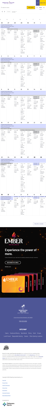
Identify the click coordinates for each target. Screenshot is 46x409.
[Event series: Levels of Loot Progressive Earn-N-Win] (4, 30)
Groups (39, 333)
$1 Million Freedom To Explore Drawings (42, 47)
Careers (26, 336)
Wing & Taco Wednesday (22, 34)
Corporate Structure (6, 393)
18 (14, 122)
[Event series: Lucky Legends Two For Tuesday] (17, 36)
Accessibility (4, 390)
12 (21, 89)
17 (8, 122)
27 (8, 23)
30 (28, 23)
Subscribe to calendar (38, 223)
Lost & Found (7, 336)
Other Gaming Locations (36, 336)
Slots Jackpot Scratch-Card (23, 52)
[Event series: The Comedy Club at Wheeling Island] (36, 105)
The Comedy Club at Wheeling (35, 107)
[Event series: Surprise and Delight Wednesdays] (22, 37)
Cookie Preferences (6, 385)
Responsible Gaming (17, 336)
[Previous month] (2, 11)
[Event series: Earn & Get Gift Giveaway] (37, 35)
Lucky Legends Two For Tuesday (16, 38)
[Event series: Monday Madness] (10, 30)
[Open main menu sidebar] (38, 3)
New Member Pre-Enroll (13, 262)
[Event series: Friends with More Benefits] (2, 37)
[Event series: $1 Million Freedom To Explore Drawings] (43, 44)
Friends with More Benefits (3, 74)
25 (15, 157)
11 (14, 89)
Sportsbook (24, 333)
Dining (30, 333)
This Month (8, 11)
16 (1, 122)
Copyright (4, 380)
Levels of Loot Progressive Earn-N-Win (3, 33)
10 (8, 89)
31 (34, 23)
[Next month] (4, 11)
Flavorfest (41, 139)
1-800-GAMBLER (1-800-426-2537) (20, 354)
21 (34, 122)
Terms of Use (4, 387)
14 (34, 89)
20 (28, 122)
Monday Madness (9, 32)
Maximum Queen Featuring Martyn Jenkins (42, 40)
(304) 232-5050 (23, 321)
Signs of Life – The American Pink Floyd (42, 172)
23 (2, 157)
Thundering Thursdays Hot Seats (29, 34)
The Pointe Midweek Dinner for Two (23, 46)
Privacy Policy (5, 382)
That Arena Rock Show (42, 207)
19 (21, 122)
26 (2, 23)
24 (8, 157)
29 (21, 23)
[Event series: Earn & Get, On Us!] (24, 71)
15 (41, 89)
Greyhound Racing (15, 333)
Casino (7, 333)
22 (41, 122)
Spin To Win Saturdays (42, 34)
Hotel (34, 333)
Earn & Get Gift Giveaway (36, 37)
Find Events (31, 7)
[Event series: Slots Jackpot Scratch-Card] (22, 50)
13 (27, 89)
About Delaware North (6, 395)
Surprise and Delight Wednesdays (22, 40)
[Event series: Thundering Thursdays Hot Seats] (30, 32)
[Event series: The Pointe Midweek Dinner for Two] (24, 44)
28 (15, 23)
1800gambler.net (32, 354)
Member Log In (8, 266)
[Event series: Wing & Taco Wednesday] (22, 32)
